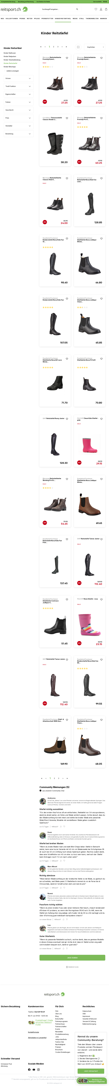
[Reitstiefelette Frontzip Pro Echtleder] (89, 144)
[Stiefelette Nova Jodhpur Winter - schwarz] (89, 264)
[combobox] (57, 9)
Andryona (51, 798)
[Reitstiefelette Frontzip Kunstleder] (55, 83)
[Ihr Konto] (101, 9)
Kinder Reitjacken (10, 56)
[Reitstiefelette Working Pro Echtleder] (55, 505)
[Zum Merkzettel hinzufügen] (67, 58)
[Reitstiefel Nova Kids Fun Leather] (89, 204)
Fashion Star (59, 1042)
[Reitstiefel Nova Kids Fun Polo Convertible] (55, 565)
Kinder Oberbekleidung (12, 60)
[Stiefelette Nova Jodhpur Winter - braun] (89, 505)
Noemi (50, 893)
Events (57, 1029)
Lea (49, 925)
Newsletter (59, 1032)
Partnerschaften (61, 1026)
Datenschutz (87, 1011)
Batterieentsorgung (89, 1024)
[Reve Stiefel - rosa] (88, 602)
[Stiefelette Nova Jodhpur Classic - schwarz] (89, 324)
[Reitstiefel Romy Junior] (54, 421)
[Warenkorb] (105, 9)
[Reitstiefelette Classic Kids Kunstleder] (55, 204)
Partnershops (60, 1024)
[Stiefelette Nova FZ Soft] (89, 384)
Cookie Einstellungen (62, 1052)
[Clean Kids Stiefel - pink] (89, 444)
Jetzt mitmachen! (91, 1071)
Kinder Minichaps (10, 67)
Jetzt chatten (72, 958)
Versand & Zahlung (89, 1021)
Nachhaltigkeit (60, 1044)
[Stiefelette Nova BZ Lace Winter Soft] (55, 384)
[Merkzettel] (95, 9)
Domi (50, 832)
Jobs (57, 1037)
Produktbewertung (62, 1034)
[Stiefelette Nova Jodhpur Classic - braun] (89, 745)
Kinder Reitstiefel (10, 63)
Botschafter (59, 1019)
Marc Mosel (52, 867)
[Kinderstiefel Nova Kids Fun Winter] (89, 685)
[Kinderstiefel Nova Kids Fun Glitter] (55, 264)
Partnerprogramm (61, 1021)
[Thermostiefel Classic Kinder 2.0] (55, 144)
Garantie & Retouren (90, 1019)
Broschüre (59, 1049)
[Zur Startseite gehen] (14, 9)
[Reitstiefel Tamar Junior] (88, 541)
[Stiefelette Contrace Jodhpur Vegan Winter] (55, 625)
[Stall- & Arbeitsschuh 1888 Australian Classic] (55, 745)
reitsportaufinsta (61, 1039)
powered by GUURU (73, 967)
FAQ (56, 1011)
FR (104, 1)
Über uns (58, 1014)
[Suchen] (78, 9)
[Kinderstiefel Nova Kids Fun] (55, 324)
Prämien (58, 1047)
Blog (57, 1016)
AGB (84, 1014)
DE (106, 1)
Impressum (86, 1016)
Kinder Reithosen (10, 53)
